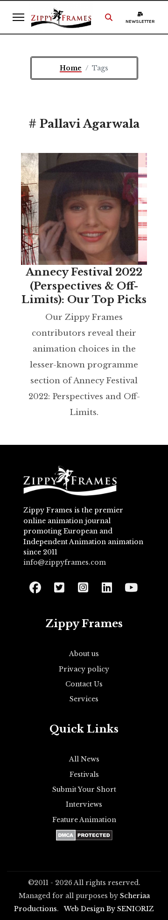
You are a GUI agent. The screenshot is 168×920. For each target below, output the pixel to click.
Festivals (84, 774)
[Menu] (18, 17)
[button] (108, 17)
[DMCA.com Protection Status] (84, 835)
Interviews (84, 804)
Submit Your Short (84, 789)
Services (84, 699)
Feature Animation (84, 820)
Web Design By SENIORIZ (109, 909)
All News (84, 759)
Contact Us (84, 684)
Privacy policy (84, 669)
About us (84, 654)
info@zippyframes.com (64, 562)
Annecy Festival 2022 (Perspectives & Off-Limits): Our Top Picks (84, 286)
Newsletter (140, 21)
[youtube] (130, 584)
